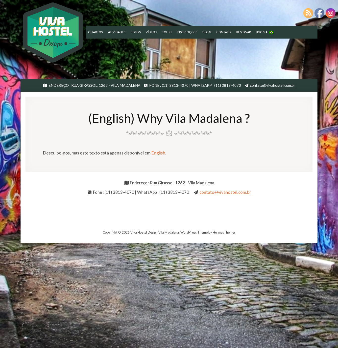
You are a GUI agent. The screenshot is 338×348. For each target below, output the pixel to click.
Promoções (187, 32)
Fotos (136, 32)
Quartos (95, 32)
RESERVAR (243, 32)
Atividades (116, 32)
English (158, 152)
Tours (167, 32)
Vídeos (151, 32)
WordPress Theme (194, 232)
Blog (206, 32)
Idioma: (262, 32)
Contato (223, 32)
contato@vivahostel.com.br (272, 85)
